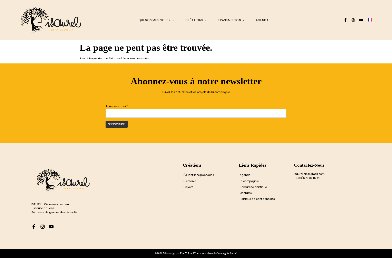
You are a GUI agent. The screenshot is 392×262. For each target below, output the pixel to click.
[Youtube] (361, 20)
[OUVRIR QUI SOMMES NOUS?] (173, 20)
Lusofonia (190, 181)
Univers (188, 187)
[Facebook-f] (345, 20)
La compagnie (249, 181)
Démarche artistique (253, 187)
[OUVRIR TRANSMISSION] (243, 20)
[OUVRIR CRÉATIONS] (205, 20)
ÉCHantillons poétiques (199, 175)
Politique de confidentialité (257, 199)
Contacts (246, 193)
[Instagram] (353, 20)
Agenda (245, 175)
